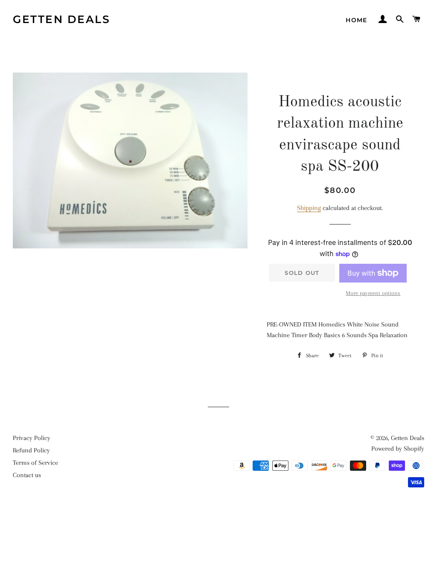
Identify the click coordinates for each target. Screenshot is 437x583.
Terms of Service (35, 462)
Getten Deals (61, 19)
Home (356, 20)
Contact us (27, 475)
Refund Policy (31, 450)
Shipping (309, 208)
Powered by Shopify (397, 448)
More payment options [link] (373, 293)
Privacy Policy (31, 438)
